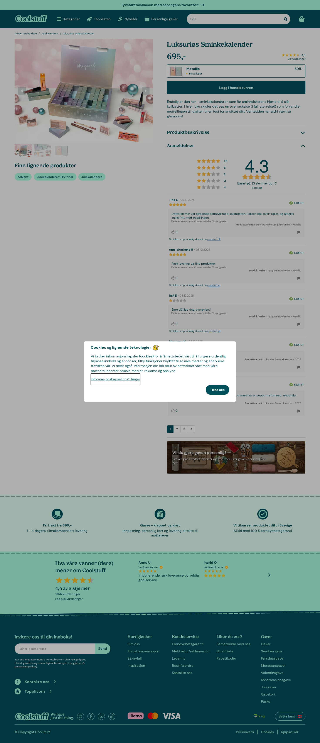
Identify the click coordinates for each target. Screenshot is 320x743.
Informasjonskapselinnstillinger (115, 379)
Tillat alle (217, 390)
